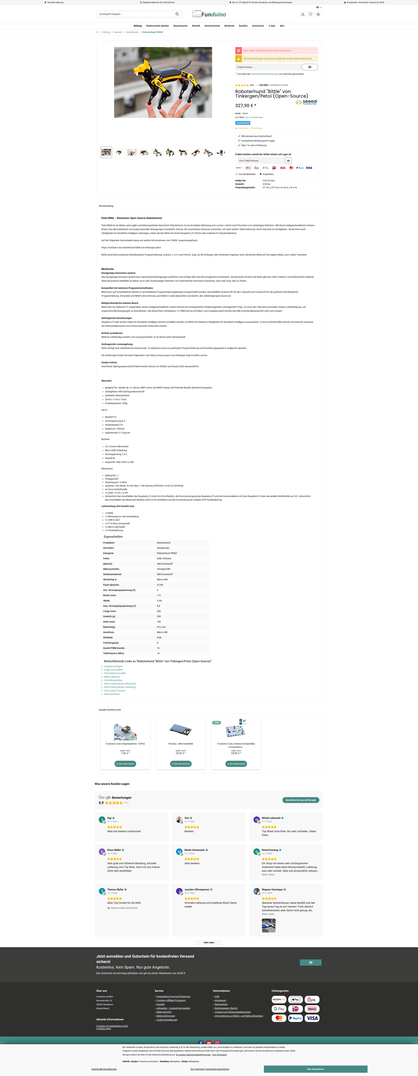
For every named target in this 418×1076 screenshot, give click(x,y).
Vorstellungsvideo (113, 680)
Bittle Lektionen (112, 676)
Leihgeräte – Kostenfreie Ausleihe (173, 1008)
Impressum (220, 1000)
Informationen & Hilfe (115, 673)
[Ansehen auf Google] (102, 819)
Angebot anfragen (113, 666)
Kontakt (160, 1004)
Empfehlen (268, 174)
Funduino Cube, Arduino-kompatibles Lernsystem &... (236, 745)
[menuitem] (318, 14)
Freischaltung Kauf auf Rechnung (173, 996)
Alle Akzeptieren (315, 1069)
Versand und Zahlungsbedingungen (233, 1012)
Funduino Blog (103, 1028)
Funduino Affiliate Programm (171, 1000)
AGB (217, 996)
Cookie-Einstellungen (166, 1020)
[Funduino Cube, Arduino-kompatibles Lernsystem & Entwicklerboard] (236, 729)
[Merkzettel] (310, 14)
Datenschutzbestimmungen (264, 74)
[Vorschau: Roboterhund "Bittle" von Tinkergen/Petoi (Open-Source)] (106, 152)
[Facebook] (201, 1043)
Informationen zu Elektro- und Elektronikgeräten (239, 1016)
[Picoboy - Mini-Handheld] (181, 729)
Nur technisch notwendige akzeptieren (210, 1069)
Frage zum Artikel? (113, 669)
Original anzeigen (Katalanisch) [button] (124, 908)
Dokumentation (112, 694)
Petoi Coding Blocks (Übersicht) (120, 683)
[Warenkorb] (318, 14)
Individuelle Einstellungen (104, 1069)
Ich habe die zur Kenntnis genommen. (271, 74)
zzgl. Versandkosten (254, 117)
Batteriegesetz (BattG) (226, 1008)
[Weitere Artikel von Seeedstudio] (306, 105)
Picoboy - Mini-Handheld (181, 743)
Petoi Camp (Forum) (114, 690)
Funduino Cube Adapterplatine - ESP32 (125, 743)
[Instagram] (217, 1043)
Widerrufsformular (165, 1016)
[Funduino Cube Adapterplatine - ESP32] (125, 729)
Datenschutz (221, 1004)
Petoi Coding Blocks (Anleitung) (120, 687)
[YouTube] (209, 1043)
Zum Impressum (219, 1055)
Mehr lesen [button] (268, 874)
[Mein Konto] (302, 14)
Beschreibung (106, 206)
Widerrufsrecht (163, 1012)
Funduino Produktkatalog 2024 (112, 1026)
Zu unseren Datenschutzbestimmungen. (194, 1055)
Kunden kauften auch (110, 709)
